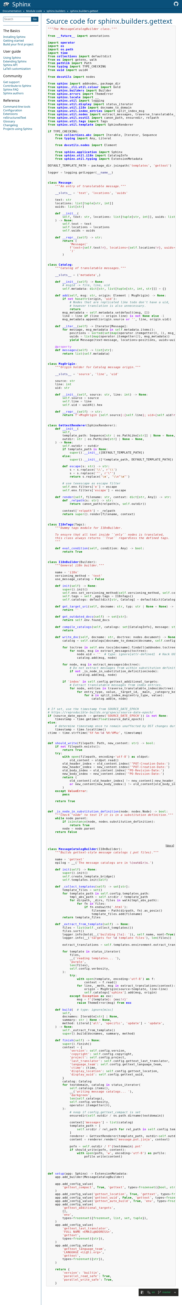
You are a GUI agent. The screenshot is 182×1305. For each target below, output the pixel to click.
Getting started (13, 41)
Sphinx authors (13, 93)
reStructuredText (14, 118)
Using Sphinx (12, 58)
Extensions (10, 114)
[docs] (170, 845)
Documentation (12, 11)
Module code (34, 11)
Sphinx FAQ (10, 89)
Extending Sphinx (14, 61)
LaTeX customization (17, 69)
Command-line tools (16, 107)
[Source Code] (176, 5)
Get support (11, 82)
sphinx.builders (56, 11)
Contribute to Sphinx (17, 86)
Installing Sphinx (14, 37)
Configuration (12, 110)
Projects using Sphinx (17, 129)
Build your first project (18, 44)
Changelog (10, 125)
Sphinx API (10, 65)
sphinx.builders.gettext (84, 11)
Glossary (9, 121)
